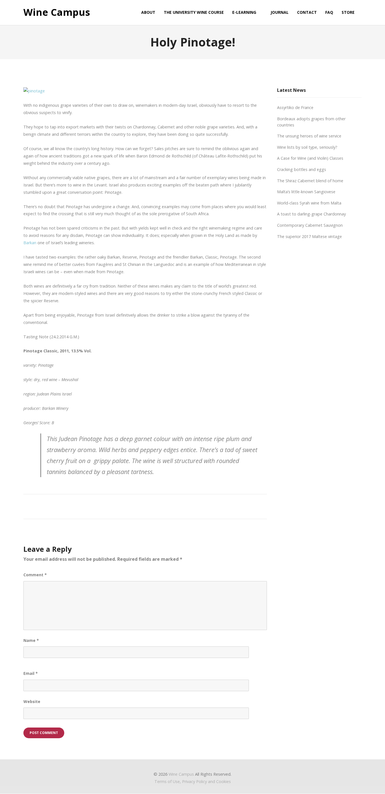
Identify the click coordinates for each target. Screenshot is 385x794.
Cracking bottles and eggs (301, 169)
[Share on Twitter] (126, 506)
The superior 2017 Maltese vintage (309, 236)
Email (30, 673)
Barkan (29, 242)
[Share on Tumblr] (158, 506)
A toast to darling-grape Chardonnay (311, 214)
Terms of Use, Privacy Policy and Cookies (192, 781)
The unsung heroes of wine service (309, 136)
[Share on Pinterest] (168, 506)
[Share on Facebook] (116, 506)
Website (31, 701)
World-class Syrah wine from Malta (309, 203)
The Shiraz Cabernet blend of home (310, 180)
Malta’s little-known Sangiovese (306, 191)
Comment (35, 574)
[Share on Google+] (137, 506)
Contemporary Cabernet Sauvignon (310, 225)
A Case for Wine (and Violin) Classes (310, 158)
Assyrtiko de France (295, 107)
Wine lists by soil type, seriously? (307, 147)
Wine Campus (56, 12)
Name (31, 640)
